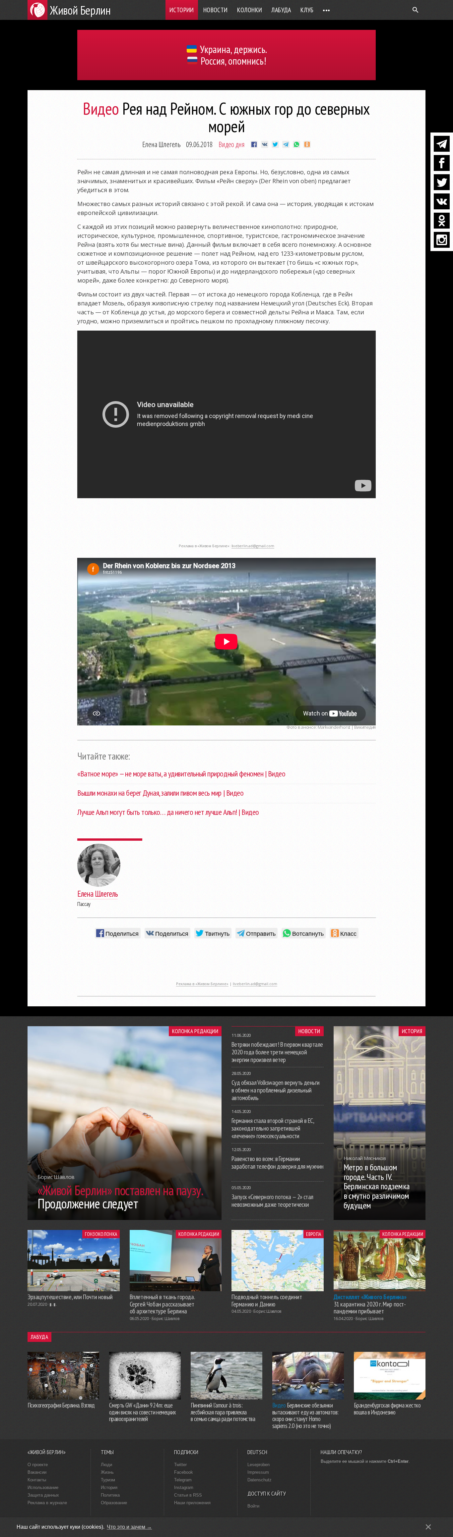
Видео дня (232, 144)
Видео (101, 108)
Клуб (307, 10)
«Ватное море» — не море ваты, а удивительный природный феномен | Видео (181, 773)
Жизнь (107, 1472)
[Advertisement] (226, 525)
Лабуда (281, 10)
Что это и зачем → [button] (129, 1527)
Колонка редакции (195, 1031)
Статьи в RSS (188, 1495)
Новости (215, 10)
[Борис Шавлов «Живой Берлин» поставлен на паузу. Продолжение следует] (125, 1218)
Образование (114, 1502)
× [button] (428, 1527)
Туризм (108, 1479)
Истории (181, 10)
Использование (43, 1487)
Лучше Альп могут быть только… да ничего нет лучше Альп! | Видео (168, 812)
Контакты (37, 1479)
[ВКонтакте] (442, 201)
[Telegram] (442, 144)
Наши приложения (192, 1502)
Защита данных (43, 1495)
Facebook (183, 1472)
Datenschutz (259, 1479)
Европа (313, 1234)
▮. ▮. (52, 1304)
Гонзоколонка (101, 1234)
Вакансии (37, 1472)
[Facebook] (442, 163)
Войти (253, 1506)
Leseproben (258, 1464)
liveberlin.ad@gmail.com (252, 545)
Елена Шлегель (161, 144)
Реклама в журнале (47, 1502)
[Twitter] (442, 182)
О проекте (38, 1464)
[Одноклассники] (442, 221)
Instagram (183, 1487)
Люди (106, 1464)
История (412, 1031)
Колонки (249, 10)
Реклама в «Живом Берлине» (202, 983)
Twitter (180, 1464)
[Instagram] (442, 240)
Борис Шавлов (165, 1318)
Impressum (258, 1472)
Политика (110, 1495)
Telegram (183, 1479)
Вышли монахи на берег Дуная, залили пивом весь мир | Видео (160, 793)
